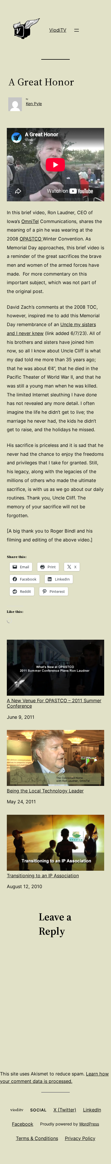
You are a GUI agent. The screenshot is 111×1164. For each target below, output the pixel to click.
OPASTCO (31, 239)
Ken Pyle (34, 103)
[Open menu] (76, 30)
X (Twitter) (65, 1110)
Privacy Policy (80, 1138)
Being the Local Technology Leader (45, 791)
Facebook (22, 1124)
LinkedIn (92, 1110)
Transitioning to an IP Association (43, 875)
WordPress (89, 1123)
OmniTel (30, 221)
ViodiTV (57, 30)
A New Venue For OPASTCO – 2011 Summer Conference (54, 703)
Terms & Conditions (37, 1138)
